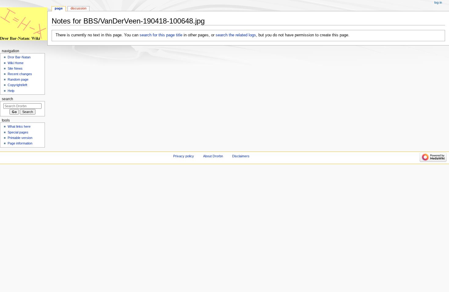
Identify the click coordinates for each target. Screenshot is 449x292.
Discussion (78, 8)
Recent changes (20, 74)
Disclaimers (241, 156)
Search (7, 99)
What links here (19, 126)
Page (59, 8)
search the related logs (236, 35)
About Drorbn (213, 156)
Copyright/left (17, 85)
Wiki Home (16, 63)
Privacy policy (183, 156)
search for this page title (161, 35)
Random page (18, 79)
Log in (438, 2)
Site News (15, 68)
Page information (20, 143)
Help (11, 91)
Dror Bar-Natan (19, 57)
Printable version (20, 138)
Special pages (18, 132)
